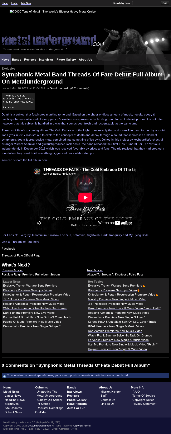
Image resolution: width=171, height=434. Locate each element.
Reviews (73, 395)
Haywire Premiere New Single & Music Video (117, 349)
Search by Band (122, 3)
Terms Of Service (143, 395)
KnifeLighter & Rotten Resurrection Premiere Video (36, 294)
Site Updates (13, 408)
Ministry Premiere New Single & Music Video (117, 299)
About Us (105, 387)
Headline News (15, 399)
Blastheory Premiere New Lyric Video (27, 290)
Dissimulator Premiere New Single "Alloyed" (31, 326)
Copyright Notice (143, 399)
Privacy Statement (144, 403)
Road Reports (77, 403)
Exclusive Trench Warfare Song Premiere (30, 285)
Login (14, 3)
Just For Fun (76, 408)
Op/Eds (40, 412)
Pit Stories (43, 403)
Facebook (8, 248)
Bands (71, 387)
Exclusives (12, 403)
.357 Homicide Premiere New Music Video (31, 299)
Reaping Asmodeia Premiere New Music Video (33, 303)
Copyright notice (81, 425)
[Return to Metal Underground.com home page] (85, 40)
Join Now (26, 3)
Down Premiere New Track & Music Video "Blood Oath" (124, 308)
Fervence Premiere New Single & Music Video (118, 339)
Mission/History (111, 391)
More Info (138, 387)
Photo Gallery (77, 399)
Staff (104, 395)
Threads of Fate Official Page (21, 255)
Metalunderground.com (39, 425)
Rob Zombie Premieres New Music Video (115, 330)
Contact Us (108, 399)
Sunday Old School (49, 399)
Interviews (74, 391)
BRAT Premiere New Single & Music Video (116, 326)
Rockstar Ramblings (50, 408)
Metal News (11, 391)
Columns (41, 387)
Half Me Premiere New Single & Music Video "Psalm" (122, 344)
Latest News (13, 395)
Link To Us (107, 403)
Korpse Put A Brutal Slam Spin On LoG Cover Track (37, 317)
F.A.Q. (136, 391)
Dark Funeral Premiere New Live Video (29, 312)
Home (5, 3)
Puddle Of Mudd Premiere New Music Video (32, 321)
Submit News (13, 412)
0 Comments (79, 88)
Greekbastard (59, 88)
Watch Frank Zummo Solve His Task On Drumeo (35, 308)
